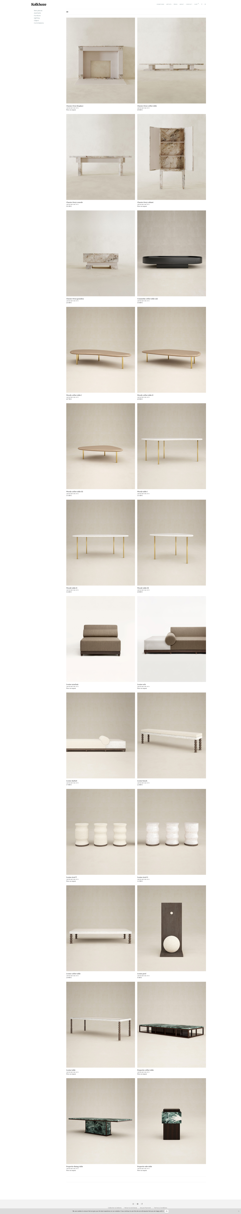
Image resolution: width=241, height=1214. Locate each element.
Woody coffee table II (145, 395)
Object (36, 20)
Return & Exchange (131, 1208)
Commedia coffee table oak (147, 299)
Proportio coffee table (145, 1070)
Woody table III (143, 588)
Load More (136, 1179)
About (182, 4)
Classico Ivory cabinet (145, 202)
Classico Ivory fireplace (74, 106)
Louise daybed (71, 781)
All (67, 12)
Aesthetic (37, 13)
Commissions (39, 23)
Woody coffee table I (74, 395)
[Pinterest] (139, 1203)
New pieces (38, 11)
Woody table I (142, 491)
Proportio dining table (74, 1166)
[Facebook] (141, 1203)
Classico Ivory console (74, 202)
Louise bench (142, 781)
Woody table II (71, 588)
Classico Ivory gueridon (75, 299)
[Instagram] (134, 1203)
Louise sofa (141, 684)
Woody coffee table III (74, 491)
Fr (205, 4)
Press (175, 4)
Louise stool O (142, 877)
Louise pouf (141, 974)
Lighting (37, 18)
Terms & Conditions (160, 1208)
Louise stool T (71, 877)
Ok (166, 1211)
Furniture (37, 15)
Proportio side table (144, 1166)
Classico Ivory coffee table (147, 106)
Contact (189, 4)
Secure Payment (145, 1208)
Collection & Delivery (115, 1208)
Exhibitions (160, 4)
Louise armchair (72, 684)
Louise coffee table (73, 974)
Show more (68, 110)
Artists (168, 4)
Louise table (70, 1070)
